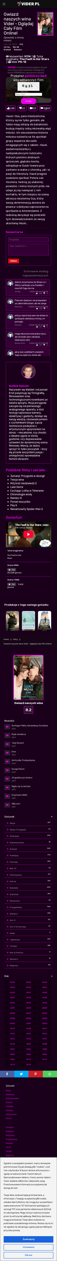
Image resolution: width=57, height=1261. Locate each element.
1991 (44, 1039)
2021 (44, 987)
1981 (12, 1059)
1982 (44, 1054)
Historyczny (16, 875)
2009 (44, 1008)
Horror (13, 881)
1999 (12, 1028)
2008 (12, 1013)
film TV (13, 868)
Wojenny (14, 965)
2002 (12, 1023)
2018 (44, 992)
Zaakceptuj (28, 1239)
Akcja (12, 823)
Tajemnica (15, 940)
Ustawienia (28, 1247)
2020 (12, 992)
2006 (44, 1013)
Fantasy (14, 862)
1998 (28, 1028)
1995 (28, 1034)
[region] (28, 1209)
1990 (12, 1044)
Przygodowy (16, 907)
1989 (28, 1044)
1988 (44, 1044)
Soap (12, 933)
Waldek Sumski (19, 386)
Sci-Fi (13, 920)
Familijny (14, 855)
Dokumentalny (17, 843)
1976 (44, 1059)
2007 (28, 1013)
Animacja (14, 836)
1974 (12, 1064)
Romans (18, 50)
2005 (12, 1018)
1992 (28, 1039)
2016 (28, 998)
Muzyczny (15, 901)
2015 (44, 998)
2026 (12, 982)
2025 (28, 982)
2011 (12, 1008)
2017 (12, 998)
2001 (28, 1023)
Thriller (13, 946)
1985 (44, 1049)
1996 (12, 1034)
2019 (28, 992)
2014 (12, 1003)
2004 (28, 1018)
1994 (44, 1034)
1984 (12, 1054)
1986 (28, 1049)
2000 (44, 1023)
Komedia (14, 888)
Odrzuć (28, 1255)
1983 (28, 1054)
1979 (28, 1059)
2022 (28, 987)
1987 (12, 1049)
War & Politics (16, 953)
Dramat (7, 50)
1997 (44, 1028)
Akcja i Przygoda (18, 830)
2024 (44, 982)
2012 (44, 1003)
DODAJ (13, 261)
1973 (28, 1064)
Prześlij (28, 101)
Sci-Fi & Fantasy (18, 927)
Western (14, 959)
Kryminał (14, 894)
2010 (28, 1008)
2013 (28, 1003)
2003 (44, 1018)
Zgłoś (47, 108)
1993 (12, 1039)
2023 (12, 987)
